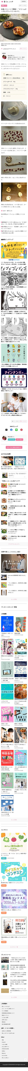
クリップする (23, 5)
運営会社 (3, 1022)
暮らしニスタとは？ (6, 1006)
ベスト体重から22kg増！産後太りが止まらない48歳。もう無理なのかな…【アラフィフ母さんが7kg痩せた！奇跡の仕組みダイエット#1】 (14, 339)
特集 (3, 1040)
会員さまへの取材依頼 (6, 1030)
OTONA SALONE (5, 1048)
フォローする (11, 439)
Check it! (3, 1042)
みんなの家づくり (5, 1046)
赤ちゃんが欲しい (5, 1057)
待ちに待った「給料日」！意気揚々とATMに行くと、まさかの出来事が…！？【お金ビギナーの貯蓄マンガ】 (14, 313)
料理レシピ (4, 5)
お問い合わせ (4, 1019)
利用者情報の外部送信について (8, 1013)
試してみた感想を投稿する (14, 447)
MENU (24, 1)
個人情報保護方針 (5, 1024)
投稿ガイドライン (5, 1015)
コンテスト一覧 (14, 947)
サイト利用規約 (5, 1010)
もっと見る (14, 599)
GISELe (3, 1051)
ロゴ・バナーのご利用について (8, 1008)
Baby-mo (4, 1053)
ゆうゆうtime (4, 1055)
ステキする (23, 48)
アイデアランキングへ (14, 544)
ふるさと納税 (4, 1044)
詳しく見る (19, 439)
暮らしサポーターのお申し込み (8, 1033)
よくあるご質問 (5, 1017)
